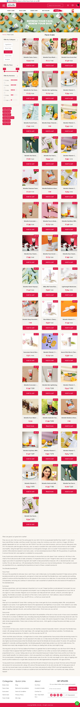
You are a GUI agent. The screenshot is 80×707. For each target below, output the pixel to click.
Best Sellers (46, 10)
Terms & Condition (20, 691)
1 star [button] (7, 100)
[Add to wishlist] (24, 40)
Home (4, 34)
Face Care (22, 10)
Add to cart (30, 65)
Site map (18, 698)
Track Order (6, 698)
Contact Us (38, 691)
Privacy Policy (19, 694)
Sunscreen (5, 691)
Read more (30, 426)
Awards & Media (39, 688)
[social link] (51, 695)
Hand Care (34, 10)
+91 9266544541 (70, 695)
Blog (16, 685)
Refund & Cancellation (22, 688)
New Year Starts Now (39, 696)
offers (57, 10)
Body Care (11, 10)
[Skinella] (11, 5)
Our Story (37, 685)
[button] (8, 44)
